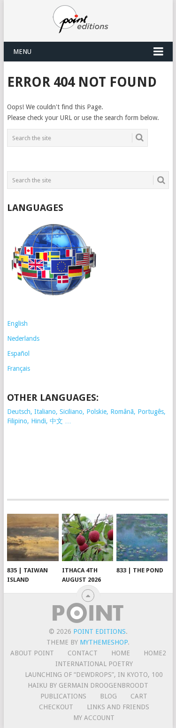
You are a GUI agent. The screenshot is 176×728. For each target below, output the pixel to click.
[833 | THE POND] (142, 538)
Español (18, 353)
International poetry (94, 664)
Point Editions (99, 631)
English (17, 323)
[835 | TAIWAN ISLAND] (32, 538)
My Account (94, 717)
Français (18, 368)
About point (32, 653)
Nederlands (23, 338)
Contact (83, 653)
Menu (22, 51)
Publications (63, 696)
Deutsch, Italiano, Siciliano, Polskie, (58, 411)
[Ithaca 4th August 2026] (87, 538)
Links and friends (118, 707)
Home (120, 653)
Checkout (56, 707)
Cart (138, 696)
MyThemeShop (104, 642)
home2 (155, 653)
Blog (108, 696)
